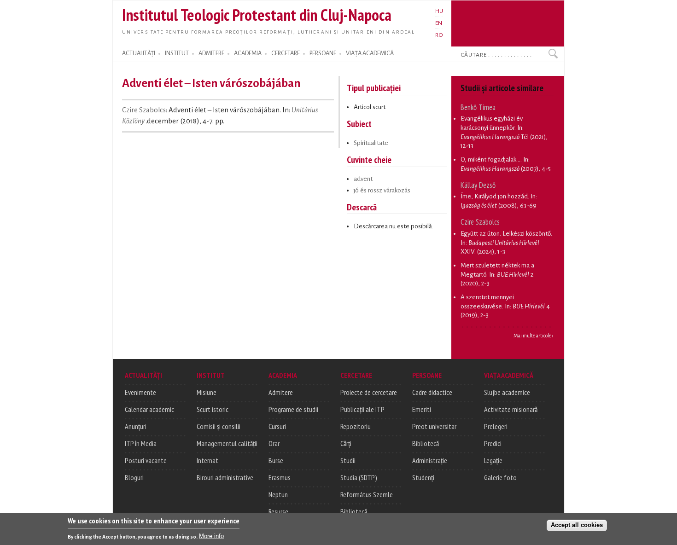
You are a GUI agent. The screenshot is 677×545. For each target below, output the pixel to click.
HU (439, 11)
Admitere (280, 392)
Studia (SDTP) (358, 477)
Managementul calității (227, 443)
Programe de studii (293, 409)
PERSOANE (322, 53)
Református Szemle (366, 494)
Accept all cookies (577, 525)
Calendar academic (149, 409)
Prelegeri (496, 426)
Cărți (345, 443)
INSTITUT (177, 53)
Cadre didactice (432, 392)
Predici (493, 443)
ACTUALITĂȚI (138, 53)
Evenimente (140, 392)
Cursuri (277, 426)
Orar (274, 443)
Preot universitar (434, 426)
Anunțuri (135, 426)
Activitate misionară (510, 409)
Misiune (206, 392)
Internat (207, 460)
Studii (348, 460)
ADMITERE (211, 53)
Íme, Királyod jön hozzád (494, 196)
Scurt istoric (212, 409)
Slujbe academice (507, 392)
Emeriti (421, 409)
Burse (275, 460)
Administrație (429, 460)
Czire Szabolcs (144, 110)
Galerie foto (500, 477)
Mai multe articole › (534, 335)
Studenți (423, 477)
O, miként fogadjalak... (490, 159)
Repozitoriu (355, 426)
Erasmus (279, 477)
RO (439, 35)
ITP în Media (141, 443)
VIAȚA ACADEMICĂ (370, 53)
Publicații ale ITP (362, 409)
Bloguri (134, 477)
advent (363, 178)
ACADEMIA (248, 53)
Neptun (278, 494)
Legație (493, 460)
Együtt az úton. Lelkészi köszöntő (506, 233)
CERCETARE (285, 53)
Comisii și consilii (218, 426)
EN (438, 23)
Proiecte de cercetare (368, 392)
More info (211, 536)
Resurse (278, 511)
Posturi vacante (146, 460)
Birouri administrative (225, 477)
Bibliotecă (353, 511)
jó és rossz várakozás (382, 190)
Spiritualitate (371, 142)
